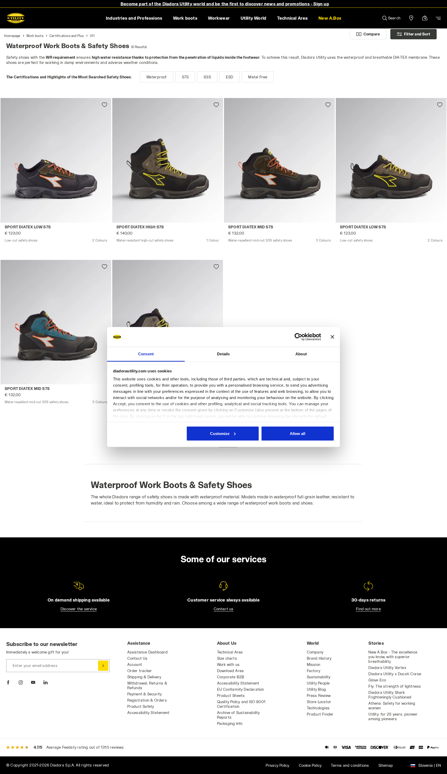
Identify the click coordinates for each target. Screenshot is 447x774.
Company (315, 652)
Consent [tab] (146, 354)
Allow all (297, 433)
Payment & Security (144, 694)
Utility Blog (316, 689)
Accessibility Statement (148, 712)
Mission (313, 664)
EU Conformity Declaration (240, 689)
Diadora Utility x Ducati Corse (394, 674)
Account (134, 664)
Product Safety (140, 706)
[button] (329, 18)
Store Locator (319, 702)
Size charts (227, 658)
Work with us (228, 664)
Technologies (318, 708)
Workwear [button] (219, 18)
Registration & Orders (147, 700)
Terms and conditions (350, 765)
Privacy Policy (277, 765)
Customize (219, 433)
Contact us (224, 609)
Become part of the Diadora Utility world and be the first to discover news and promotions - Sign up (225, 3)
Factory (313, 670)
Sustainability (319, 677)
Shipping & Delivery (144, 677)
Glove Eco (377, 680)
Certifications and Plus (66, 35)
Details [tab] (223, 354)
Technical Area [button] (292, 18)
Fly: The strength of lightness (394, 686)
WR (92, 35)
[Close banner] (332, 337)
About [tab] (301, 354)
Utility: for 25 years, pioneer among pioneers (393, 716)
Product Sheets (231, 695)
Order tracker (139, 670)
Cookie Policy (310, 765)
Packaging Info (230, 723)
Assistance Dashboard (147, 652)
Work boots (34, 35)
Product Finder (320, 714)
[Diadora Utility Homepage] (15, 18)
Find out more (368, 609)
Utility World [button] (253, 18)
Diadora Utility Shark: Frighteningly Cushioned (389, 694)
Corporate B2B (230, 677)
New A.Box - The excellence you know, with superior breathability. (392, 657)
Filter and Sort (417, 34)
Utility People (318, 683)
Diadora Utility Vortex (387, 667)
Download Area (230, 670)
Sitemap (385, 765)
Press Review (319, 695)
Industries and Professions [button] (134, 18)
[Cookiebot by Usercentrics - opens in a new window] (298, 337)
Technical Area (230, 652)
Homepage (12, 35)
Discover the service (79, 609)
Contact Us (137, 658)
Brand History (319, 658)
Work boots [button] (185, 18)
